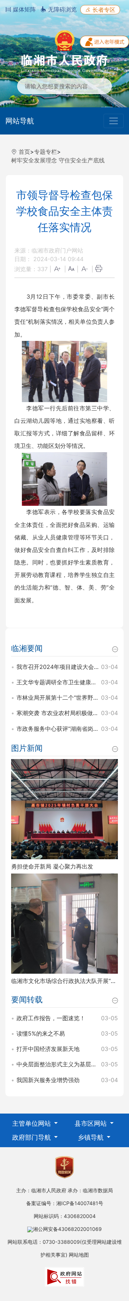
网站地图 (79, 1255)
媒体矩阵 (23, 9)
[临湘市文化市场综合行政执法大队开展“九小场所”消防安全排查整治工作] (64, 922)
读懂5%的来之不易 (40, 1033)
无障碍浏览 (61, 9)
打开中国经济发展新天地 (48, 1048)
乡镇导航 (91, 1137)
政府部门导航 (32, 1137)
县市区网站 (92, 1123)
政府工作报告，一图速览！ (50, 1018)
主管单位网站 (32, 1123)
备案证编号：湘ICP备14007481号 (64, 1203)
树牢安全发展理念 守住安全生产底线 (58, 160)
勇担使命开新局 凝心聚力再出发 (52, 866)
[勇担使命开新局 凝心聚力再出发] (64, 808)
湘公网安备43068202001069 (67, 1229)
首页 (24, 151)
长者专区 (103, 9)
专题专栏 (45, 151)
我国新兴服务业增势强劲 (48, 1080)
